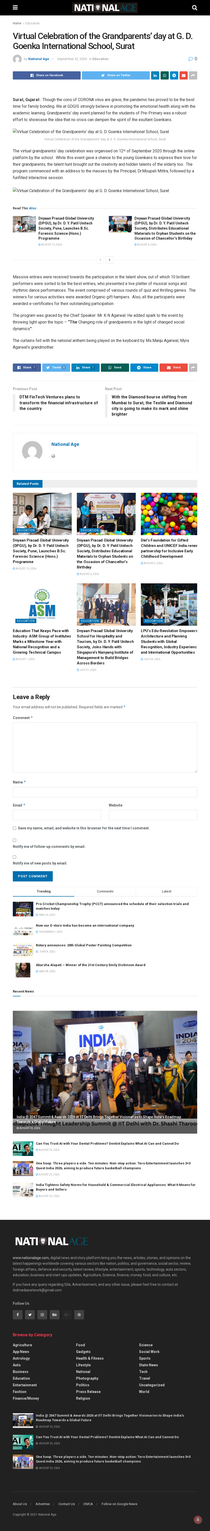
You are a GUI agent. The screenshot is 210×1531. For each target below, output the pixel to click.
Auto (17, 1365)
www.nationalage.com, (31, 1258)
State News (148, 1365)
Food (80, 1345)
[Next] (109, 259)
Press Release (88, 1392)
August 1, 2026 (25, 659)
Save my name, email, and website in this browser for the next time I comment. (84, 828)
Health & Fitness (90, 1358)
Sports (145, 1358)
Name (19, 782)
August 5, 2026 (153, 563)
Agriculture (22, 1345)
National (83, 1372)
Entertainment (25, 1385)
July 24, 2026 (151, 659)
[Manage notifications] (198, 1520)
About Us (20, 1504)
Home (17, 23)
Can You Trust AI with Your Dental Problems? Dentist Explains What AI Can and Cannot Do (107, 1143)
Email (19, 805)
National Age (38, 59)
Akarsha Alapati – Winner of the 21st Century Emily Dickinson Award (90, 965)
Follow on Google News (119, 1504)
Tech (143, 1372)
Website (115, 805)
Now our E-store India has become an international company (85, 925)
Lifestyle (83, 1365)
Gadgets (83, 1352)
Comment (23, 717)
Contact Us (66, 1504)
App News (21, 1352)
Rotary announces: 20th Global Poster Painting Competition (84, 945)
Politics (82, 1385)
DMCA (88, 1504)
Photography (87, 1378)
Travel (144, 1378)
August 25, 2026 (29, 1128)
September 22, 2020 (72, 59)
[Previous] (100, 259)
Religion (83, 1398)
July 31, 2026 (87, 670)
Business (20, 1372)
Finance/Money (26, 1398)
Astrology (21, 1358)
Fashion (19, 1392)
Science (146, 1345)
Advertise (43, 1504)
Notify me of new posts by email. (40, 863)
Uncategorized (152, 1385)
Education (32, 23)
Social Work (149, 1352)
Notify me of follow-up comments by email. (49, 847)
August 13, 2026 (51, 244)
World (144, 1392)
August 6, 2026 (146, 244)
